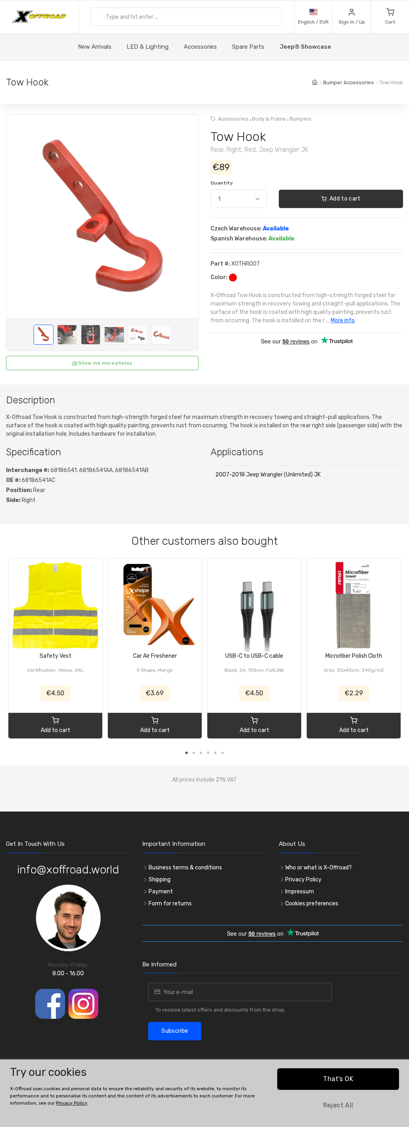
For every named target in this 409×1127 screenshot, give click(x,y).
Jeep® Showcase (305, 46)
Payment (161, 891)
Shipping (160, 879)
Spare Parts (248, 46)
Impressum (299, 891)
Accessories (200, 46)
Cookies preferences (311, 903)
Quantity (221, 183)
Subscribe (174, 1031)
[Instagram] (83, 1004)
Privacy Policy (303, 879)
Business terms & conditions (185, 867)
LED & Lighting (148, 46)
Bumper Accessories (348, 82)
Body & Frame (269, 119)
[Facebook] (50, 1004)
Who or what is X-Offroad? (318, 867)
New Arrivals (94, 46)
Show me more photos (104, 363)
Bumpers (301, 119)
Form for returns (170, 903)
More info (343, 320)
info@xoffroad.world (68, 869)
